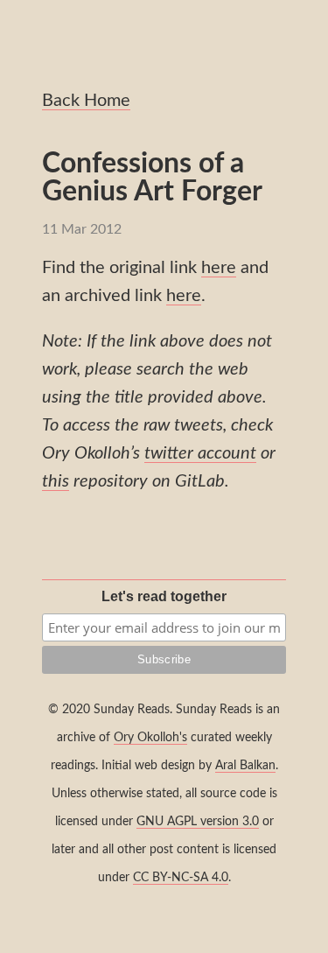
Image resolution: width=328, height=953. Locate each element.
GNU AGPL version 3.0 (197, 821)
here (218, 268)
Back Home (86, 100)
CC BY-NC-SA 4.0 (180, 877)
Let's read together (164, 596)
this (55, 481)
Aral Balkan (245, 765)
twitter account (200, 453)
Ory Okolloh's (150, 737)
